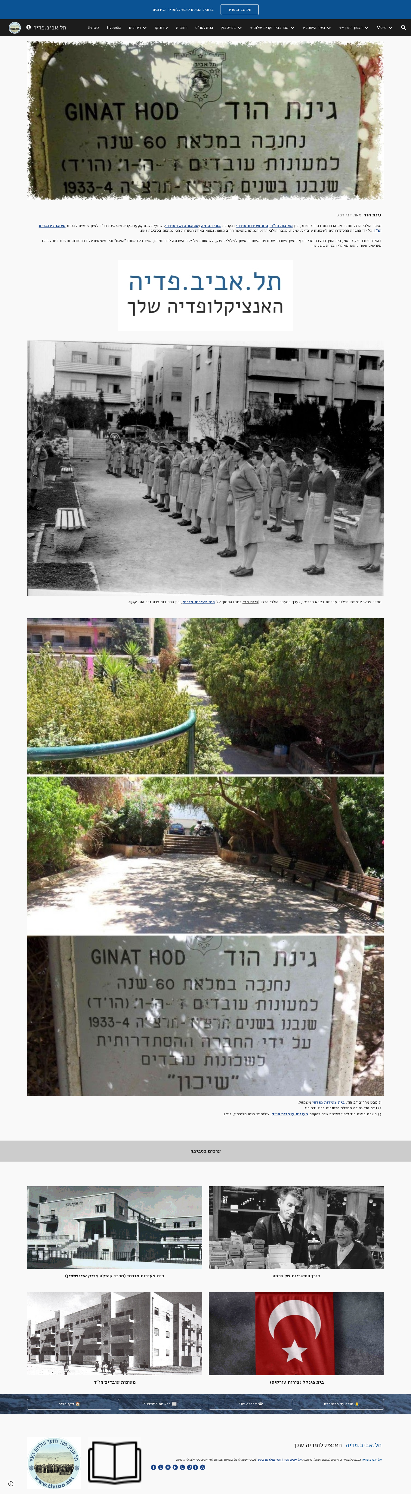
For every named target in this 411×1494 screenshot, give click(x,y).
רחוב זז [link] (181, 27)
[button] (404, 27)
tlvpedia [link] (114, 27)
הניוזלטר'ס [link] (204, 27)
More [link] (382, 27)
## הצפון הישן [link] (351, 27)
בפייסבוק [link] (228, 27)
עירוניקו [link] (161, 27)
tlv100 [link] (93, 27)
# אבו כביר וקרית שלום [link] (269, 27)
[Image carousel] (205, 295)
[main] (205, 230)
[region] (205, 9)
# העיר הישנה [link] (314, 27)
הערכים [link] (135, 27)
